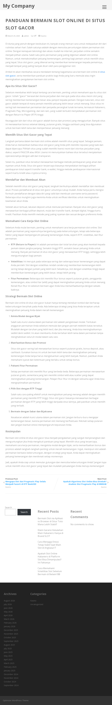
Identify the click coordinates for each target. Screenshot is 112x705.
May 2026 (8, 611)
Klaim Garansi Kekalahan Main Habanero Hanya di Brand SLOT (50, 533)
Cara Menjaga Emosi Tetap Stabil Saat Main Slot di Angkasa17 (49, 544)
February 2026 (10, 622)
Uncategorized (36, 604)
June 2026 (8, 608)
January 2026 (9, 626)
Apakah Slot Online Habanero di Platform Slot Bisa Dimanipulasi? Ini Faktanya (49, 558)
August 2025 (9, 645)
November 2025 (11, 633)
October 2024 (10, 681)
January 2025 (9, 670)
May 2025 (8, 656)
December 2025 (11, 630)
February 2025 (10, 667)
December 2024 (11, 674)
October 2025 (10, 637)
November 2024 (11, 678)
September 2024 (11, 685)
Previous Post (25, 481)
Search (8, 507)
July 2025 (8, 648)
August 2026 (9, 600)
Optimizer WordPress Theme (16, 700)
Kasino (43, 36)
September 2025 (11, 641)
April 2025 (8, 659)
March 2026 (9, 619)
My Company (19, 5)
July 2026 (8, 604)
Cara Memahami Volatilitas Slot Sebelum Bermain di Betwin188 (50, 571)
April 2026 (8, 615)
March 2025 (9, 663)
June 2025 (8, 652)
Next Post (85, 481)
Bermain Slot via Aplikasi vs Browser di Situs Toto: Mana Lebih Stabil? (50, 521)
